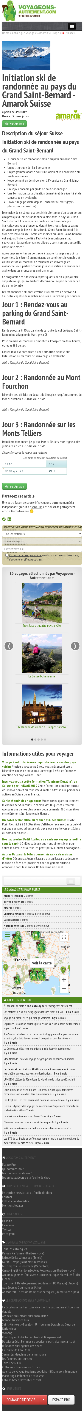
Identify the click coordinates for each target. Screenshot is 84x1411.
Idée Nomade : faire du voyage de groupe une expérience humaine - (40, 1061)
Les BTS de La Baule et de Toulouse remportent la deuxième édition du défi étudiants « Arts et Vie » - (41, 1141)
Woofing (7, 1333)
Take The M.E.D (11, 1363)
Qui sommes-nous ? (14, 1169)
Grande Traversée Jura (15, 1320)
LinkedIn (7, 1221)
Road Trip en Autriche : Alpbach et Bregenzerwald (32, 1337)
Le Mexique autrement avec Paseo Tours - (33, 1116)
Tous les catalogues (14, 1249)
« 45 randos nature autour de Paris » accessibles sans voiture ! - (37, 1130)
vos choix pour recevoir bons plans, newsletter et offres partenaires (43, 557)
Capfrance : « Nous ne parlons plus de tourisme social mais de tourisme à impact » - (42, 1026)
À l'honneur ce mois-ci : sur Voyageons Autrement (38, 1006)
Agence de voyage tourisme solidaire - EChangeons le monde (39, 1371)
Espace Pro (9, 1164)
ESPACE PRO (61, 1400)
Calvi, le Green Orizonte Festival (21, 1380)
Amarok (43, 33)
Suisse (70, 33)
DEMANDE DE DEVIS (21, 1400)
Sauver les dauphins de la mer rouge (24, 1354)
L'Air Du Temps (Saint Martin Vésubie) (24, 1262)
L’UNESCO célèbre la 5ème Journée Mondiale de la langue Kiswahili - (40, 1082)
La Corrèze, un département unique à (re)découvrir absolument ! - (38, 1051)
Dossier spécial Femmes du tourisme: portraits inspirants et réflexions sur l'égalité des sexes (38, 1343)
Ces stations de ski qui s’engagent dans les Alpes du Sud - (41, 1012)
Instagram (8, 1234)
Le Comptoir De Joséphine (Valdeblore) (25, 1266)
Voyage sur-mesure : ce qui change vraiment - (35, 1018)
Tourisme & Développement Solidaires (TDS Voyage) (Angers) (40, 1283)
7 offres (18, 902)
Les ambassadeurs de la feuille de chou (26, 1177)
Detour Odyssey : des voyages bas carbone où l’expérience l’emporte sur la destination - (41, 1108)
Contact (7, 1197)
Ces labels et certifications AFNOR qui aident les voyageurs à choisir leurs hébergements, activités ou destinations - (40, 1071)
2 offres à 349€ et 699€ (26, 926)
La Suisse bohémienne (41, 676)
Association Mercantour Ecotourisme (25, 1316)
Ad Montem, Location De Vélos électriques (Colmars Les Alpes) (40, 1292)
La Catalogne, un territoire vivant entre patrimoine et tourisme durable (40, 1309)
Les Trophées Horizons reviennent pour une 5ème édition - (41, 1100)
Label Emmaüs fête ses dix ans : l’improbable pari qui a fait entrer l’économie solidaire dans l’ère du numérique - (38, 1092)
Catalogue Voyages (24, 33)
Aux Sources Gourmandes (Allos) (22, 1287)
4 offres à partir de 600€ (27, 914)
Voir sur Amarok (14, 123)
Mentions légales (12, 1205)
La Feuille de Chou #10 (16, 1350)
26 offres (18, 896)
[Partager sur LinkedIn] (9, 519)
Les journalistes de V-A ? (17, 1173)
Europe (54, 33)
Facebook (8, 1225)
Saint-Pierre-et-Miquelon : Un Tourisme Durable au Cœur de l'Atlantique (38, 1326)
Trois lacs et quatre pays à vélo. (41, 625)
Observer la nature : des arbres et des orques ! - (36, 1122)
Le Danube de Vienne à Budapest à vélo (42, 727)
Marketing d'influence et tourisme (23, 1376)
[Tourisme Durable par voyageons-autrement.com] (29, 10)
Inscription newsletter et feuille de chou (27, 1192)
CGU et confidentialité (16, 1201)
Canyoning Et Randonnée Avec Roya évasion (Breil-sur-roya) (38, 1270)
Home (5, 33)
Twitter (6, 1229)
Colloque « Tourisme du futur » (21, 1367)
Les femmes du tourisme (17, 1358)
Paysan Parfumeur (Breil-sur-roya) (23, 1253)
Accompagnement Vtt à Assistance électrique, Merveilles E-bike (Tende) (41, 1276)
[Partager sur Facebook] (4, 519)
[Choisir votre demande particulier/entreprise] (43, 1400)
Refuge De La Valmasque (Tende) (22, 1257)
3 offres (16, 920)
